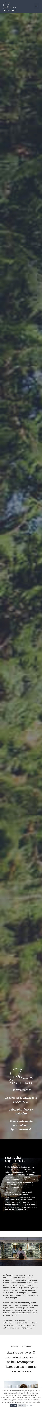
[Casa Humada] (9, 6)
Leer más (29, 1405)
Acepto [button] (13, 1405)
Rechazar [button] (21, 1405)
